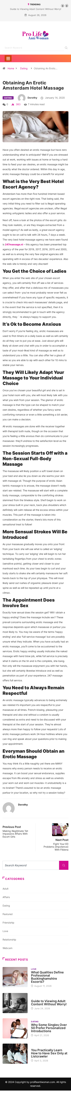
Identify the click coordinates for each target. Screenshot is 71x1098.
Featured (8, 914)
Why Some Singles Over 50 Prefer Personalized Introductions (49, 1028)
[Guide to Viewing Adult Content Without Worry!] (15, 1003)
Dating (24, 68)
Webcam (7, 948)
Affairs (6, 897)
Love (5, 931)
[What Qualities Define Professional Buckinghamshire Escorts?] (15, 977)
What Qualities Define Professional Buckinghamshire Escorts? (47, 976)
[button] (62, 5)
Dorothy (32, 97)
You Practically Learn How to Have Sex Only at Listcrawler (49, 1053)
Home (11, 68)
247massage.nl (14, 244)
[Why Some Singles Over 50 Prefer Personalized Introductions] (15, 1028)
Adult (5, 888)
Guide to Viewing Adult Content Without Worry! (35, 9)
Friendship (8, 922)
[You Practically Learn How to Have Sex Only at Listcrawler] (15, 1054)
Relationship (9, 939)
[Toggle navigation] (8, 58)
